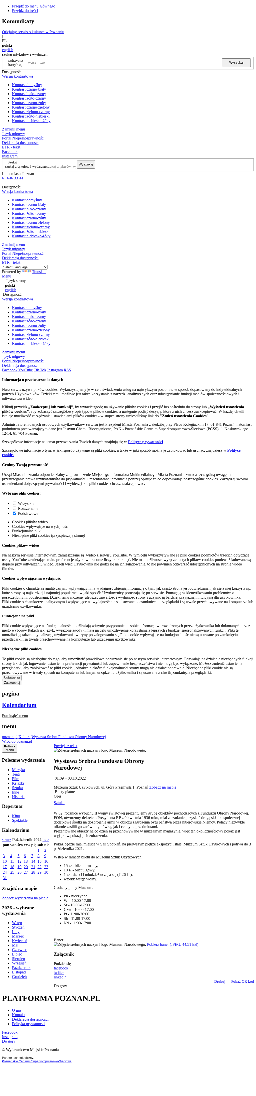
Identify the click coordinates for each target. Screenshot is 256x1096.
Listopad (19, 972)
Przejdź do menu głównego (33, 6)
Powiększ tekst (65, 746)
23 (46, 867)
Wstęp (17, 923)
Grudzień (19, 976)
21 (33, 867)
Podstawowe (28, 513)
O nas (16, 1010)
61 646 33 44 (12, 178)
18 (12, 867)
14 (33, 861)
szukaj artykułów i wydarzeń (25, 166)
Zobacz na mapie (162, 787)
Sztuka (17, 788)
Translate (39, 272)
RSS (67, 370)
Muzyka (18, 770)
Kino (16, 816)
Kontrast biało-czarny (29, 94)
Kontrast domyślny (27, 85)
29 (40, 872)
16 (46, 861)
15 (40, 861)
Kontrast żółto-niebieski (31, 116)
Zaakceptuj (12, 683)
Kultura (24, 737)
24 (5, 872)
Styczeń (18, 927)
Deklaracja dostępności (30, 1019)
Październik (21, 967)
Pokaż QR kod (242, 981)
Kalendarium (19, 705)
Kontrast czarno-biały (29, 89)
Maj (15, 945)
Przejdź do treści (25, 10)
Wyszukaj (236, 62)
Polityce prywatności (145, 442)
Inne (15, 792)
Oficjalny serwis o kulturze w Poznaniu (33, 32)
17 (5, 867)
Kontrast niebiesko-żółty (31, 121)
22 (40, 867)
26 (20, 872)
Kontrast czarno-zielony (31, 107)
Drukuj (219, 981)
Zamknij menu (13, 129)
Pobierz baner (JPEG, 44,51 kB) (172, 944)
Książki (18, 783)
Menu (6, 276)
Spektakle (20, 820)
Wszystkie (26, 503)
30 (46, 872)
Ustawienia (12, 677)
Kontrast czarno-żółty (29, 103)
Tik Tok (40, 370)
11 (12, 861)
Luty (16, 932)
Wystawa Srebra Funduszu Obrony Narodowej (69, 737)
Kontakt (18, 1015)
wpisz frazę (19, 62)
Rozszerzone (28, 508)
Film (15, 779)
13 (26, 861)
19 (20, 867)
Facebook (10, 151)
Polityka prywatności (28, 1024)
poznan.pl (10, 737)
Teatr (16, 774)
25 (12, 872)
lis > (45, 839)
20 (26, 867)
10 (5, 861)
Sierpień (18, 959)
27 (26, 872)
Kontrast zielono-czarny (31, 112)
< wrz (6, 839)
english (7, 50)
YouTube (25, 370)
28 (33, 872)
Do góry (60, 986)
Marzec (18, 936)
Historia (18, 797)
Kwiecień (19, 941)
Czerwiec (19, 950)
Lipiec (17, 954)
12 (20, 861)
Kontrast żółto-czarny (29, 98)
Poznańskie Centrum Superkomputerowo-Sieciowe (37, 1061)
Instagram (10, 156)
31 (5, 878)
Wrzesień (19, 963)
